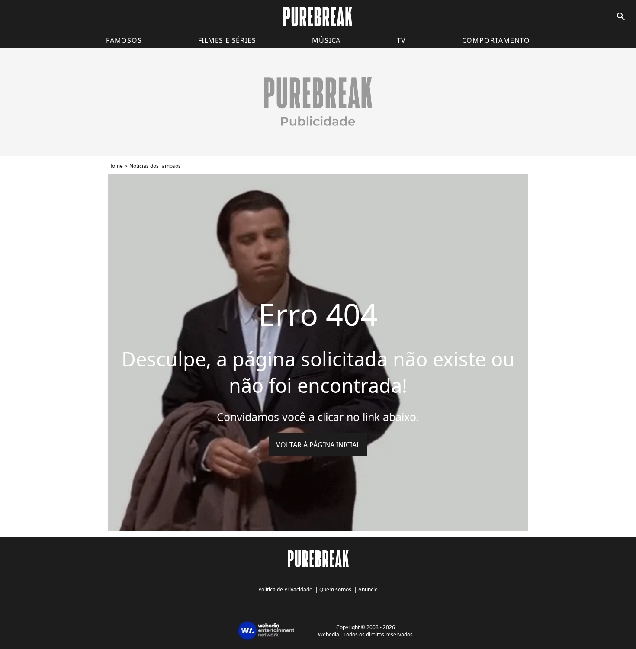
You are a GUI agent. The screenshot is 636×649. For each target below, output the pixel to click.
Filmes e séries (227, 40)
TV (401, 40)
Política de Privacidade (285, 589)
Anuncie (368, 589)
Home (115, 166)
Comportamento (496, 40)
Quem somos (335, 589)
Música (326, 40)
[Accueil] (318, 16)
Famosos (124, 40)
